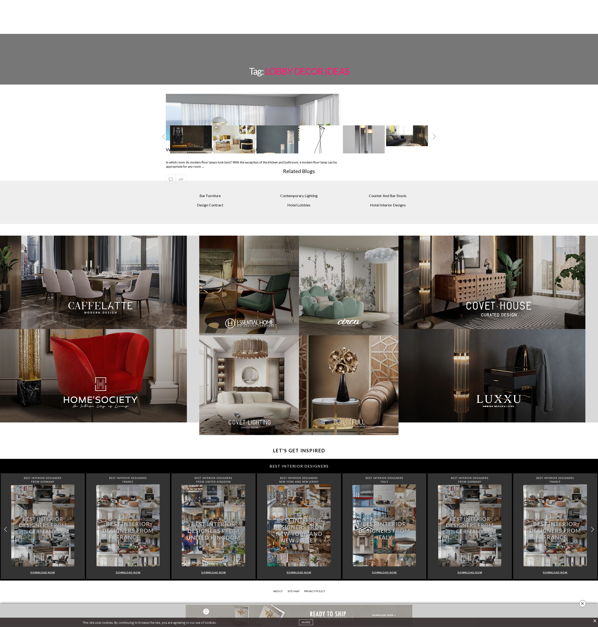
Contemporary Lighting (299, 195)
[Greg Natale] (234, 141)
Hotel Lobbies (298, 205)
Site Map (293, 591)
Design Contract (210, 205)
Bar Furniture (210, 195)
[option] (191, 139)
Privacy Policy (314, 591)
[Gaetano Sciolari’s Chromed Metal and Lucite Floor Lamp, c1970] (364, 144)
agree (306, 622)
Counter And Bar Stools (387, 195)
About (278, 591)
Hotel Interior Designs (388, 205)
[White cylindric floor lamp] (277, 144)
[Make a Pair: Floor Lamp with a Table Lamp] (191, 139)
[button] (592, 529)
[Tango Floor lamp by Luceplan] (321, 144)
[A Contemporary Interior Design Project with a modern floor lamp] (407, 135)
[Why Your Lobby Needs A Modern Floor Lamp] (171, 179)
